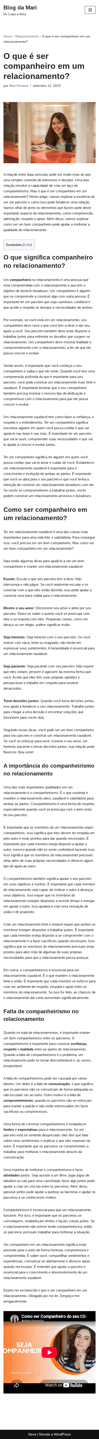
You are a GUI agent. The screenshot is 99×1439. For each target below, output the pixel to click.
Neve (32, 1434)
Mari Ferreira (18, 85)
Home (7, 36)
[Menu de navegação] (90, 10)
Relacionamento (27, 36)
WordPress (62, 1434)
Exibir (27, 245)
